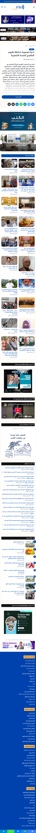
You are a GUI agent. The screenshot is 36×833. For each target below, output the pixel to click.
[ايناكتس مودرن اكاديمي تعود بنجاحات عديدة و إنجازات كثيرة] (27, 302)
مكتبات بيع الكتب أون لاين (28, 674)
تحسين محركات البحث (29, 798)
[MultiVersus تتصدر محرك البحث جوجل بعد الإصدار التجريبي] (27, 283)
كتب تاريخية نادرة (30, 731)
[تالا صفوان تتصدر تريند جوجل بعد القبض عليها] (9, 260)
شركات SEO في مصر (30, 773)
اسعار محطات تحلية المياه (28, 741)
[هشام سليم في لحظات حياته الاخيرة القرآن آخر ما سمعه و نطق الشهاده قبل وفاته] (9, 343)
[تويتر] (29, 104)
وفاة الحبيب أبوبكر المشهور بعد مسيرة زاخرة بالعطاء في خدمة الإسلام (9, 291)
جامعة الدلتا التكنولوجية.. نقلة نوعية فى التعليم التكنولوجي (27, 349)
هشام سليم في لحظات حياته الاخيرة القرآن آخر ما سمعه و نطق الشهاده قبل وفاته (9, 353)
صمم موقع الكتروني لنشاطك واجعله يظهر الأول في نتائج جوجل (18, 14)
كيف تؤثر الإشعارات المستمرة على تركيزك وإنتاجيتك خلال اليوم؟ (18, 490)
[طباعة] (9, 104)
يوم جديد (32, 784)
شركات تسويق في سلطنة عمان (27, 818)
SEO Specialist (31, 686)
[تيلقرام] (17, 104)
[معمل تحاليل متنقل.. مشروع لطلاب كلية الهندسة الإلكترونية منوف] (9, 181)
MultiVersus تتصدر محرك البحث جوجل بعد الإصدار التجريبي (27, 290)
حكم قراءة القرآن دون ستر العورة (10, 170)
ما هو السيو (32, 778)
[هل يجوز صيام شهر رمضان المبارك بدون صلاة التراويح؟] (27, 163)
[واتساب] (21, 104)
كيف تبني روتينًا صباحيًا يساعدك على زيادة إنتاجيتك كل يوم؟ (19, 525)
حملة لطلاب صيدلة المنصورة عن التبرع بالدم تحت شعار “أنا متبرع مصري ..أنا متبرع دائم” (27, 189)
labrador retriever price (29, 750)
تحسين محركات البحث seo (28, 723)
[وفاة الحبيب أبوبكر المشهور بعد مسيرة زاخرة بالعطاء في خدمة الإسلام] (9, 283)
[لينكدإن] (25, 104)
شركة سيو (32, 810)
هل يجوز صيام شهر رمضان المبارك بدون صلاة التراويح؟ (28, 170)
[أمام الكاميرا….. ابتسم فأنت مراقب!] (9, 323)
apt (34, 805)
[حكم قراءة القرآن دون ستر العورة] (9, 163)
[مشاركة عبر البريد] (13, 104)
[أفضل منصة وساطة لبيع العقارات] (18, 30)
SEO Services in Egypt (29, 761)
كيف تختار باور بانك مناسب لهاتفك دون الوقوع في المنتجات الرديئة (19, 469)
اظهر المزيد (18, 97)
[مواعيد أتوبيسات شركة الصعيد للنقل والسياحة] (30, 586)
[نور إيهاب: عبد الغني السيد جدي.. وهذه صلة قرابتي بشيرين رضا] (30, 595)
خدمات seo (32, 768)
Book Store (32, 704)
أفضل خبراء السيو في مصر (18, 368)
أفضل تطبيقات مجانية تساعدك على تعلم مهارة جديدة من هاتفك (18, 503)
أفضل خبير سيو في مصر (18, 609)
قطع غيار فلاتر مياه (30, 721)
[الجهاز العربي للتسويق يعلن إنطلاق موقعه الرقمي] (27, 203)
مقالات (26, 46)
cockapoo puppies (30, 813)
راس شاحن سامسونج (30, 697)
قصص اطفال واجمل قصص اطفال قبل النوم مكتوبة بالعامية (18, 144)
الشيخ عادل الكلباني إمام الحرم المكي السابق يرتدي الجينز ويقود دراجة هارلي (9, 249)
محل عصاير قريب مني (29, 692)
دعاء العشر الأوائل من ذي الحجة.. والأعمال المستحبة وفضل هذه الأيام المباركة (10, 230)
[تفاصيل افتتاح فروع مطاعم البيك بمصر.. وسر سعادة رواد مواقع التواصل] (27, 221)
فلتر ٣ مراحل (32, 718)
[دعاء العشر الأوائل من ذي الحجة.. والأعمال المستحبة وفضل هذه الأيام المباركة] (9, 221)
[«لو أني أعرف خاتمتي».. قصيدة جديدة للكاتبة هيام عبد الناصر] (27, 323)
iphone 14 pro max (30, 702)
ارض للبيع (32, 800)
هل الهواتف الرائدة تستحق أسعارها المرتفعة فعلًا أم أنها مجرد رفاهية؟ (19, 521)
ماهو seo (33, 771)
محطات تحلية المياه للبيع (28, 736)
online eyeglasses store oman (28, 826)
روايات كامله (32, 816)
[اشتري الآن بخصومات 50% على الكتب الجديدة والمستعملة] (18, 121)
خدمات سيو (32, 753)
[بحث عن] (2, 8)
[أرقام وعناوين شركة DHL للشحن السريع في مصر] (30, 552)
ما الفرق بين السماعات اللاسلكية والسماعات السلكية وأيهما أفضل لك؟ (18, 495)
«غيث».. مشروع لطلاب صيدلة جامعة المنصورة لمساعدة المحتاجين (10, 312)
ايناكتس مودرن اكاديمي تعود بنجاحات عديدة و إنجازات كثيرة (27, 310)
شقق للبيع (32, 803)
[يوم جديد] (18, 7)
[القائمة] (34, 8)
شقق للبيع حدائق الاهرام (29, 792)
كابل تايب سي (31, 739)
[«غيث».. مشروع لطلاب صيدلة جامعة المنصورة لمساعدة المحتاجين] (9, 303)
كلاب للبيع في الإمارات (29, 766)
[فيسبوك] (32, 104)
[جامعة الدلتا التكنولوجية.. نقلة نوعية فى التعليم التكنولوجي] (27, 341)
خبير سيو (32, 679)
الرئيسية (31, 46)
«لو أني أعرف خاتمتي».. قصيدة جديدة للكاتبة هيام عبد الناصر (27, 331)
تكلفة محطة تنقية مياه (29, 729)
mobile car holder (31, 758)
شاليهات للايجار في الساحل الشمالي (26, 776)
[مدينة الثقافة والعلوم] (30, 544)
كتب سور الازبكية (31, 781)
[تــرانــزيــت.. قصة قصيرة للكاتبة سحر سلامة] (27, 263)
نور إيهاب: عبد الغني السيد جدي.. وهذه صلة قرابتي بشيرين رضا (13, 592)
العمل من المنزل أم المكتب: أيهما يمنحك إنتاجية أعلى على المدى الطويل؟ (18, 512)
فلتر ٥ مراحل (32, 713)
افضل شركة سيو (31, 755)
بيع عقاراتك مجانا (18, 26)
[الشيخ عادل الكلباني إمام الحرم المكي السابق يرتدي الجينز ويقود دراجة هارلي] (9, 241)
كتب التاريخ (32, 676)
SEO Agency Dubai (30, 661)
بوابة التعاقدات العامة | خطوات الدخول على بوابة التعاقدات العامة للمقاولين (13, 557)
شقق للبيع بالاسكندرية (29, 795)
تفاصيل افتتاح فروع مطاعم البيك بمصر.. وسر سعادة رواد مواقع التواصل (28, 230)
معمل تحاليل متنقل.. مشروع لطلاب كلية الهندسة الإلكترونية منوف (9, 190)
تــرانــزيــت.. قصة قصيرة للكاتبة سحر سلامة (28, 273)
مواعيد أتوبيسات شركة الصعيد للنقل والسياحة (15, 585)
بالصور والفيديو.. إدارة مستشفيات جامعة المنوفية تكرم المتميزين (28, 249)
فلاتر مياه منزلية (31, 716)
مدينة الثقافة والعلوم (18, 542)
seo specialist (32, 671)
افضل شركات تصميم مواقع (28, 763)
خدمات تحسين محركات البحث (28, 666)
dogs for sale (32, 699)
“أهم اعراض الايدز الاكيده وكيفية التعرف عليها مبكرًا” (14, 564)
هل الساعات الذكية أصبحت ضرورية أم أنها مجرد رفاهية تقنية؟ (19, 472)
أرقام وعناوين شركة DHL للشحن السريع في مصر (13, 550)
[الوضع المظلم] (5, 8)
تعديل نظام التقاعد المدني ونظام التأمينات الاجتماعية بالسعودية (10, 208)
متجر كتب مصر (31, 821)
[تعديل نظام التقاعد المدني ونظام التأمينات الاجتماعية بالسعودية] (9, 201)
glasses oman (32, 823)
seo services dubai (30, 668)
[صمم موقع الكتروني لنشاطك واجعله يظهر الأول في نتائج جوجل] (18, 645)
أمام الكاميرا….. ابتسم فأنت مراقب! (10, 330)
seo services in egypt (30, 663)
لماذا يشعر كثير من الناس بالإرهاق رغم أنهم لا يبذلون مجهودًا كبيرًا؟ (18, 499)
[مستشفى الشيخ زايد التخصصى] (30, 579)
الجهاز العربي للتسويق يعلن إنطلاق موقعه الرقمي (28, 211)
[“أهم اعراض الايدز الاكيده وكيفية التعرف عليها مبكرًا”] (30, 565)
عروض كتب (32, 689)
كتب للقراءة (32, 681)
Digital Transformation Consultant (27, 694)
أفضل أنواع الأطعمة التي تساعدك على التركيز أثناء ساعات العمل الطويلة (18, 530)
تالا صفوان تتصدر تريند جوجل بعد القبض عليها (10, 267)
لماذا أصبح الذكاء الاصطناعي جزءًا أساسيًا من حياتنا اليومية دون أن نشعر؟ (18, 517)
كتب (34, 684)
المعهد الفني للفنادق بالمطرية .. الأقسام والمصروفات (13, 571)
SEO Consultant (31, 726)
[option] (18, 142)
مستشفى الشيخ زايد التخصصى (16, 577)
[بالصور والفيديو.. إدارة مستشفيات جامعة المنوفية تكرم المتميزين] (27, 241)
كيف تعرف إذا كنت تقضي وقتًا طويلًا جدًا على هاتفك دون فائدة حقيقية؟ (18, 508)
